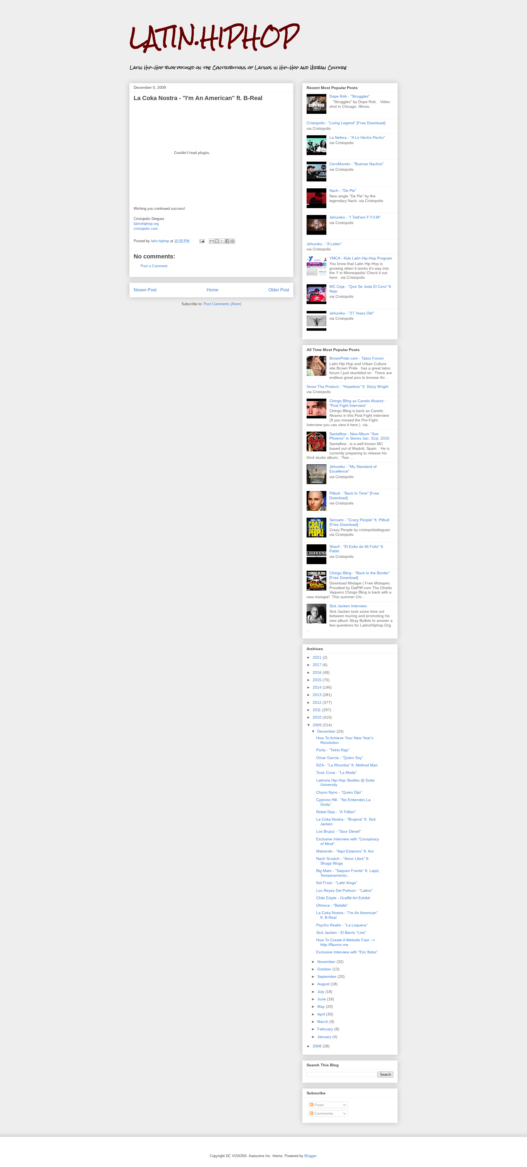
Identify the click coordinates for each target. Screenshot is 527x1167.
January (324, 1036)
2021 (318, 657)
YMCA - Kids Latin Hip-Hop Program (360, 258)
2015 (318, 680)
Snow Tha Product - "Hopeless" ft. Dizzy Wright (347, 386)
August (323, 984)
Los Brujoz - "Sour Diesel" (338, 831)
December (327, 731)
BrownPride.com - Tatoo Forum (356, 358)
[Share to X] (222, 241)
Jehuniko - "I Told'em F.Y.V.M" (355, 217)
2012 (318, 702)
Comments (323, 1113)
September (327, 976)
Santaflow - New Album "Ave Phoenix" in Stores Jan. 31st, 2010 (359, 436)
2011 (317, 710)
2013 (318, 695)
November (327, 961)
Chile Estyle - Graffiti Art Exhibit (343, 898)
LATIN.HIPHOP (213, 37)
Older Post (278, 290)
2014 (318, 687)
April (321, 1014)
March (323, 1021)
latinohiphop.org (146, 224)
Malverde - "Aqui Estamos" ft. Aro (345, 851)
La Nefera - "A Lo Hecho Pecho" (357, 137)
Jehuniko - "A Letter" (324, 244)
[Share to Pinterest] (232, 241)
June (322, 999)
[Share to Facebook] (227, 241)
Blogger (310, 1156)
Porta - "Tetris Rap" (332, 750)
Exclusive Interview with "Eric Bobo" (347, 952)
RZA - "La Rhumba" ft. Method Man (347, 765)
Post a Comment (154, 266)
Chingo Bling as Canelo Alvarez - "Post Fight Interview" (357, 403)
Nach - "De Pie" (342, 190)
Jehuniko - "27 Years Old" (351, 313)
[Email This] (211, 241)
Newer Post (145, 290)
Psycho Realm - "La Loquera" (342, 925)
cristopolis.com (146, 229)
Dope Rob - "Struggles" (349, 96)
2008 (318, 1046)
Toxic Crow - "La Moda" (336, 772)
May (321, 1006)
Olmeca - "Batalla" (332, 905)
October (324, 969)
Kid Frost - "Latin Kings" (336, 883)
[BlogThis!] (217, 241)
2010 (318, 717)
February (325, 1029)
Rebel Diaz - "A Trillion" (336, 812)
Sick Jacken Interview (348, 606)
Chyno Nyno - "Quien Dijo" (339, 792)
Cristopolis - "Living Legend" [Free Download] (346, 123)
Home (212, 290)
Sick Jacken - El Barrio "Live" (341, 932)
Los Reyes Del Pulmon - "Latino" (344, 890)
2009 (318, 725)
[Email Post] (202, 241)
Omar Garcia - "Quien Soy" (339, 757)
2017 (318, 665)
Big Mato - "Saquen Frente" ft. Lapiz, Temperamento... (348, 873)
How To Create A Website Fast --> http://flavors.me (345, 942)
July (321, 991)
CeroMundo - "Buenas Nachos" (356, 164)
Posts (318, 1105)
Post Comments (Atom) (222, 304)
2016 (318, 672)
